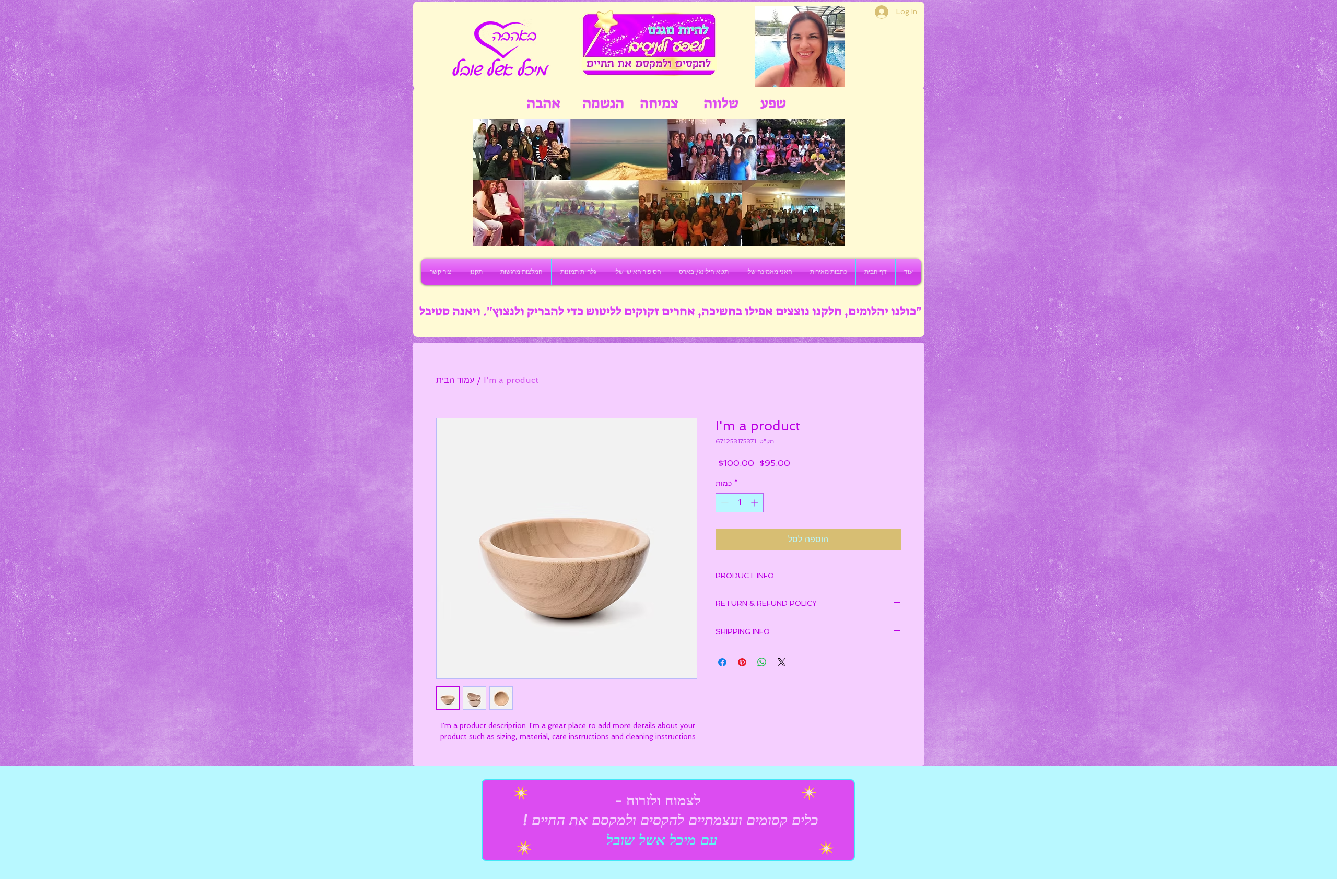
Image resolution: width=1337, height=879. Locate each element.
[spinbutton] (739, 503)
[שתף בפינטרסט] (742, 662)
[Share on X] (782, 662)
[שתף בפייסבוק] (722, 662)
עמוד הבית (455, 380)
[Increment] (755, 503)
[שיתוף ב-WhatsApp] (762, 662)
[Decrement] (723, 503)
